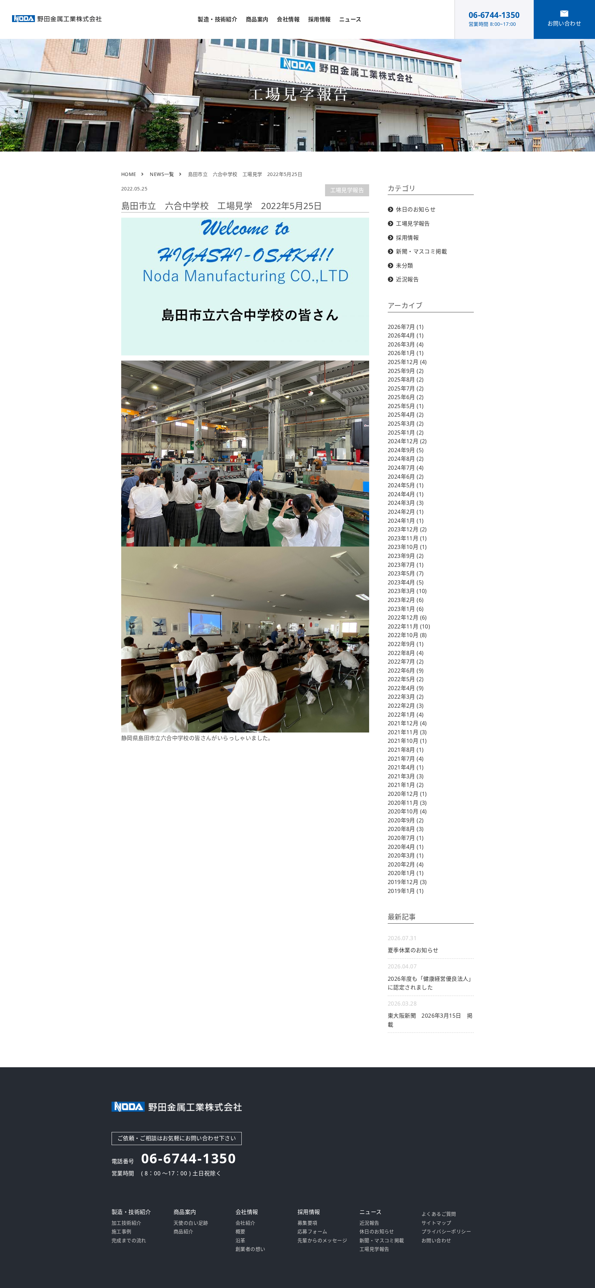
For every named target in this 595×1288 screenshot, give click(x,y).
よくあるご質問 (438, 1214)
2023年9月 (406, 556)
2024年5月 (406, 485)
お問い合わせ (436, 1240)
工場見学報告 (347, 190)
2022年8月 (406, 653)
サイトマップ (436, 1222)
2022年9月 (406, 644)
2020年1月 (406, 873)
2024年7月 (406, 467)
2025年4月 (406, 414)
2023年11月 (407, 538)
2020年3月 (406, 855)
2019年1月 (406, 891)
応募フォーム (312, 1231)
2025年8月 (406, 379)
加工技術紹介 (126, 1222)
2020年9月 (406, 820)
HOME (128, 174)
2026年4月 (406, 335)
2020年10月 (407, 811)
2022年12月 (407, 617)
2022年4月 (406, 688)
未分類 (404, 265)
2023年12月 (407, 529)
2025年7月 (406, 388)
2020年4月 (406, 847)
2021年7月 (406, 758)
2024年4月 (406, 494)
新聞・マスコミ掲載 (421, 251)
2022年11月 (409, 626)
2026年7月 (406, 327)
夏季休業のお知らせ (413, 950)
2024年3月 (406, 503)
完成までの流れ (129, 1240)
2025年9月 (406, 371)
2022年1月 (406, 714)
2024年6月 (406, 476)
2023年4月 (406, 582)
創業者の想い (250, 1249)
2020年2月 (406, 864)
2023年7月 (406, 565)
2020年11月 (407, 803)
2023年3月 (407, 591)
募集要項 (307, 1222)
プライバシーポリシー (446, 1231)
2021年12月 (407, 723)
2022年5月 (406, 679)
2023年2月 (406, 600)
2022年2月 (406, 705)
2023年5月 (406, 573)
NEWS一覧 (162, 174)
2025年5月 (406, 406)
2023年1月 (406, 609)
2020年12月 (407, 794)
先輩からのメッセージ (322, 1240)
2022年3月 (406, 696)
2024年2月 (406, 512)
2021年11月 (407, 732)
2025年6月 (406, 397)
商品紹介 (184, 1231)
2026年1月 (406, 353)
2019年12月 (407, 882)
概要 (241, 1231)
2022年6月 (406, 670)
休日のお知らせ (416, 209)
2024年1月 (406, 520)
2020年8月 (406, 829)
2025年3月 (406, 423)
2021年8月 (406, 750)
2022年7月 (406, 661)
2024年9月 (406, 450)
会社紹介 (245, 1222)
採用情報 (407, 237)
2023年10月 (407, 547)
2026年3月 (406, 344)
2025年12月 (407, 362)
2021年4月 (406, 767)
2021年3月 (406, 776)
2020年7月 (406, 838)
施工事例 (122, 1231)
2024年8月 (406, 459)
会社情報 (288, 19)
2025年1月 (406, 432)
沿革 (241, 1240)
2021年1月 (406, 785)
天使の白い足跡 (191, 1222)
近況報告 (407, 279)
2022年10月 (407, 635)
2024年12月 (407, 441)
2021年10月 (407, 741)
